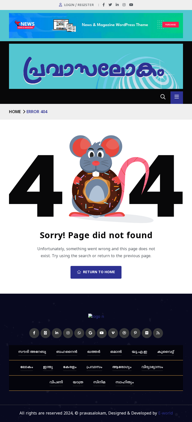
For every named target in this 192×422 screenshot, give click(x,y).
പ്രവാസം (94, 367)
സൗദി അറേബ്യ (32, 352)
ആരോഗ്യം (122, 367)
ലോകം (26, 367)
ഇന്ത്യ (48, 367)
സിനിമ (99, 382)
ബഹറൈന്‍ (66, 352)
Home (15, 112)
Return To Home (99, 272)
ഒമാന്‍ (116, 352)
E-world (165, 413)
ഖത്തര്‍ (93, 352)
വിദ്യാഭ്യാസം (152, 367)
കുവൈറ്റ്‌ (165, 352)
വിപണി (56, 382)
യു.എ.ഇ (139, 352)
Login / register (79, 5)
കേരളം (69, 367)
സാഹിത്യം (125, 382)
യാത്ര (78, 382)
